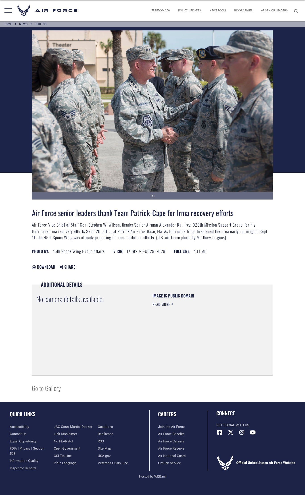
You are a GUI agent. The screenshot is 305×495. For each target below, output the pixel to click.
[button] (7, 10)
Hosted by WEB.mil (152, 476)
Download (45, 267)
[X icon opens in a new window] (230, 432)
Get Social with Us (232, 425)
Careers (167, 414)
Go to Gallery (46, 388)
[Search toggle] (297, 11)
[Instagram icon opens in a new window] (241, 432)
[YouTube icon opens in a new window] (252, 432)
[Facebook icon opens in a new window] (219, 432)
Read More (161, 304)
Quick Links (22, 414)
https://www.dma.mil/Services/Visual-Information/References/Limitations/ (204, 339)
